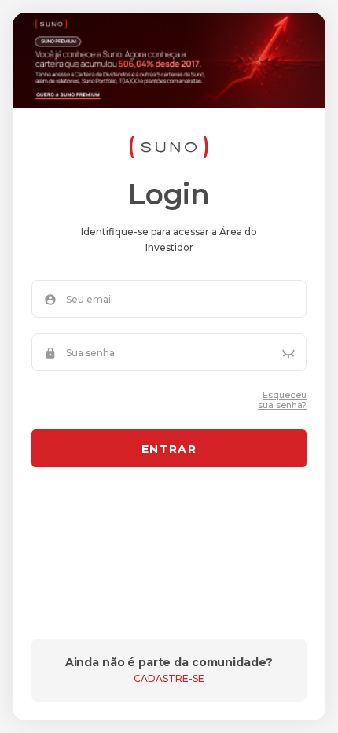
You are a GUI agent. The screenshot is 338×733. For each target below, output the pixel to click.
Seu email (89, 299)
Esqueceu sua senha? (282, 400)
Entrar (169, 449)
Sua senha (90, 353)
